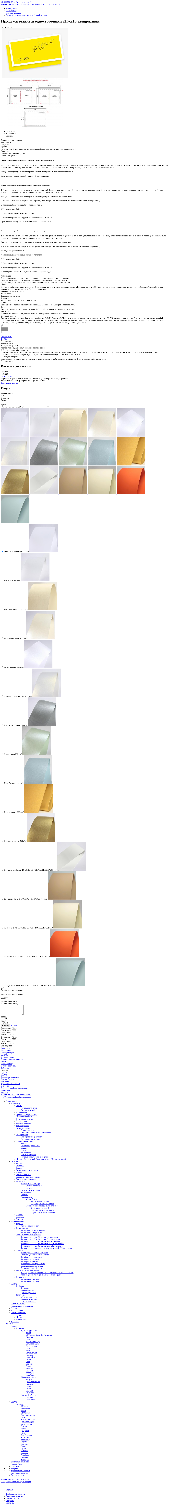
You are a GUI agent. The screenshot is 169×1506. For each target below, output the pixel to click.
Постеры (24, 1195)
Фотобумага (26, 1152)
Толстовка (20, 1295)
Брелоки (19, 1250)
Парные (29, 1359)
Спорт (28, 1366)
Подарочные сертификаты (27, 1170)
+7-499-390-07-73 (8, 2)
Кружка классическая (30, 1226)
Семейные (30, 1375)
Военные (29, 1364)
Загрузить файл (7, 376)
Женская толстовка (29, 1299)
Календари (20, 1181)
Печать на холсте (8, 1057)
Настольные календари (30, 1183)
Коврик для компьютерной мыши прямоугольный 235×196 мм (47, 1273)
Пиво (28, 1362)
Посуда (4, 1075)
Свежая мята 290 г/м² (13, 754)
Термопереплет (22, 1126)
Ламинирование (23, 1128)
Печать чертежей (28, 1110)
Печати (19, 1315)
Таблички (5, 1068)
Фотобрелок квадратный (31, 1257)
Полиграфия (11, 11)
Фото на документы (24, 1119)
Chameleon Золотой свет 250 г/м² (18, 696)
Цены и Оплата (7, 1079)
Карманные (26, 1192)
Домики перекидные (34, 1186)
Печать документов (29, 1108)
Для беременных (33, 1382)
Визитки (19, 1163)
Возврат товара (17, 1475)
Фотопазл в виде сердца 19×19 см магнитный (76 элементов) (46, 1248)
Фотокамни (21, 1277)
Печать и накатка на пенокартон (34, 1157)
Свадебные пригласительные (28, 1177)
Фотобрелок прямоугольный (33, 1264)
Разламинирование (24, 1117)
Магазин (4, 1092)
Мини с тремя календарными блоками (42, 1206)
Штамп (19, 1317)
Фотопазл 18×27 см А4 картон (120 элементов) (40, 1239)
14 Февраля (25, 1413)
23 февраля (25, 1408)
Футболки (20, 1328)
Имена (28, 1350)
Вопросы (5, 1086)
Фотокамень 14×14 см (30, 1281)
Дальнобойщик (32, 1344)
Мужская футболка (29, 1330)
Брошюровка (21, 1121)
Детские (24, 1426)
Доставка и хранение (10, 1077)
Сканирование (22, 1135)
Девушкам (25, 1431)
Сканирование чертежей (31, 1139)
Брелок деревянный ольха (32, 1266)
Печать (19, 1106)
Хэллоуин (30, 1373)
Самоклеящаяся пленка (30, 1146)
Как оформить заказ (19, 1473)
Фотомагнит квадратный (31, 1232)
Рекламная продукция (25, 1141)
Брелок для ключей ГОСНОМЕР (34, 1252)
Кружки (19, 1224)
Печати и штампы (8, 1066)
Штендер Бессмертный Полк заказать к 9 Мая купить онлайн (42, 1159)
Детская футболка (28, 1293)
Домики (29, 1188)
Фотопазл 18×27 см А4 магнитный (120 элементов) (42, 1244)
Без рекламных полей (40, 1201)
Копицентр (5, 1048)
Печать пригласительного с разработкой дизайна (26, 15)
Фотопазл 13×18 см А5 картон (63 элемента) (39, 1237)
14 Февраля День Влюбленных (39, 1335)
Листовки (20, 1166)
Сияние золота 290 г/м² (14, 812)
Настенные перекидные (31, 1190)
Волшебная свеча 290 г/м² (15, 638)
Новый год (25, 1439)
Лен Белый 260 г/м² (12, 580)
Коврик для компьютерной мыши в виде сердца (41, 1275)
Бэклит (24, 1148)
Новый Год (30, 1357)
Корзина (9, 1490)
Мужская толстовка (29, 1297)
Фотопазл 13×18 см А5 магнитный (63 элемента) (41, 1241)
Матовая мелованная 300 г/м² (16, 552)
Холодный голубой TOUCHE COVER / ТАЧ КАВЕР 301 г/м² (30, 986)
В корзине (15, 1025)
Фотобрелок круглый (30, 1259)
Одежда (4, 1055)
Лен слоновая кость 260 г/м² (16, 609)
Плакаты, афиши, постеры (12, 1059)
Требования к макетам (10, 1084)
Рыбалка (29, 1368)
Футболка (20, 1286)
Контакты (5, 1081)
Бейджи (4, 1061)
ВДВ (28, 1339)
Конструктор (11, 8)
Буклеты (19, 1215)
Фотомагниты (22, 1228)
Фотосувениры (7, 1052)
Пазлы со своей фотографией (28, 1235)
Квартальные (26, 1197)
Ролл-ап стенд (7, 1064)
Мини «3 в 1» (31, 1199)
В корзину (5, 1026)
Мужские (25, 1437)
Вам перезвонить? (23, 2)
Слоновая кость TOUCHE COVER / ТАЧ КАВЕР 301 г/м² (28, 928)
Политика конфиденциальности (14, 1088)
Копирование (21, 1112)
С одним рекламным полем (42, 1204)
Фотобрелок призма (29, 1261)
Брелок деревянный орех (31, 1268)
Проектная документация (26, 1114)
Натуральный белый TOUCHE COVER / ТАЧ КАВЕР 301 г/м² (30, 870)
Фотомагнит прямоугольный (33, 1230)
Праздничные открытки (26, 1179)
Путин (23, 1448)
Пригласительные (13, 13)
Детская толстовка (28, 1301)
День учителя (31, 1346)
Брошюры (20, 1217)
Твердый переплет (23, 1123)
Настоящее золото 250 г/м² (15, 841)
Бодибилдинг (31, 1353)
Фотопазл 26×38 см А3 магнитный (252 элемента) (42, 1246)
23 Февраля (30, 1337)
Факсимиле (20, 1319)
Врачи (28, 1348)
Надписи (29, 1355)
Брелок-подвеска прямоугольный (35, 1255)
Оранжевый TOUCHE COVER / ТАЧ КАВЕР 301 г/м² (27, 957)
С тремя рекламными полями (43, 1212)
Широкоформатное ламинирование (36, 1132)
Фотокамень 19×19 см (30, 1279)
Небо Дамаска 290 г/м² (13, 783)
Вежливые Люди (33, 1342)
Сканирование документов (32, 1137)
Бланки (19, 1172)
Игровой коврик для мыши (27, 1270)
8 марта (29, 1379)
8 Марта (24, 1406)
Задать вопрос (56, 4)
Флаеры (19, 1168)
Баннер (24, 1143)
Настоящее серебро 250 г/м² (15, 725)
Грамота (19, 1219)
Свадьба (29, 1370)
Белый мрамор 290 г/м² (14, 667)
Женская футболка (28, 1290)
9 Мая (28, 1333)
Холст (23, 1150)
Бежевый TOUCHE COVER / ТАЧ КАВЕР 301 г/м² (25, 899)
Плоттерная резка (28, 1155)
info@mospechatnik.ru (41, 4)
